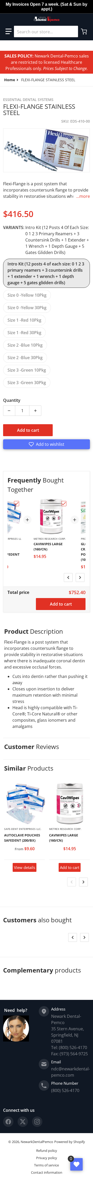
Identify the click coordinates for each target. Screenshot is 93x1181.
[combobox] (46, 31)
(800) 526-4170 (65, 1090)
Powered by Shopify (69, 1141)
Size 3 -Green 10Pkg (26, 370)
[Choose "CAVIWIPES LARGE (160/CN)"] (63, 503)
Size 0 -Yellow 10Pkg (27, 295)
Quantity (11, 400)
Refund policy (46, 1150)
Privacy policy (46, 1157)
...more (83, 196)
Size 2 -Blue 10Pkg (25, 345)
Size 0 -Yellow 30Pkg (27, 307)
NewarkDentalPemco (37, 1141)
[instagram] (37, 1121)
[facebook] (8, 1121)
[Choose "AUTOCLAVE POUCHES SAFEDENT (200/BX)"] (16, 503)
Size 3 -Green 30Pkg (26, 382)
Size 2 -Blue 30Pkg (25, 357)
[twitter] (23, 1121)
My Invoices (17, 4)
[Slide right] (80, 577)
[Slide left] (68, 577)
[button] (8, 31)
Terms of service (46, 1165)
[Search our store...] (72, 31)
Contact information (46, 1172)
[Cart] (84, 31)
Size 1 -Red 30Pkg (24, 332)
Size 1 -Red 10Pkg (24, 320)
